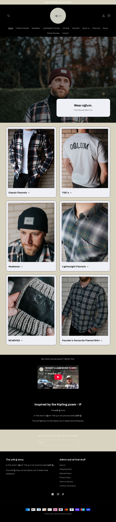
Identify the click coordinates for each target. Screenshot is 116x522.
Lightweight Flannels (74, 266)
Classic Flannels (17, 192)
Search (62, 465)
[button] (8, 15)
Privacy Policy (65, 477)
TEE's (65, 192)
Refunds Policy (65, 473)
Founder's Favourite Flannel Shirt (81, 340)
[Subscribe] (76, 442)
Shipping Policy (66, 469)
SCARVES (14, 340)
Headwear (14, 266)
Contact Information (68, 486)
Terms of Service (66, 482)
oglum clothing (54, 513)
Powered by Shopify (65, 513)
